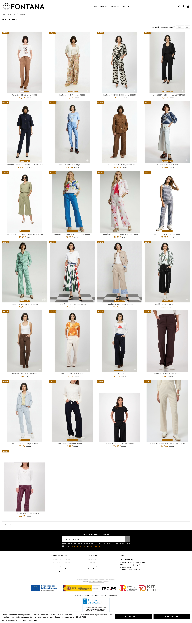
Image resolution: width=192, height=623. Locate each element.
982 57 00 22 (126, 567)
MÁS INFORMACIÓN (9, 620)
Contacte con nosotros (96, 569)
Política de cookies (61, 569)
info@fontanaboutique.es (131, 569)
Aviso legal (58, 566)
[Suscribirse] (127, 539)
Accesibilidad (59, 572)
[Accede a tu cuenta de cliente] (183, 6)
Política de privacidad (62, 563)
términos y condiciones (78, 546)
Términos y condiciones (63, 560)
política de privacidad (94, 546)
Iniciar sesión (93, 560)
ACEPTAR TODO (172, 616)
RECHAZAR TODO (133, 616)
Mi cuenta (91, 563)
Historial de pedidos (95, 566)
